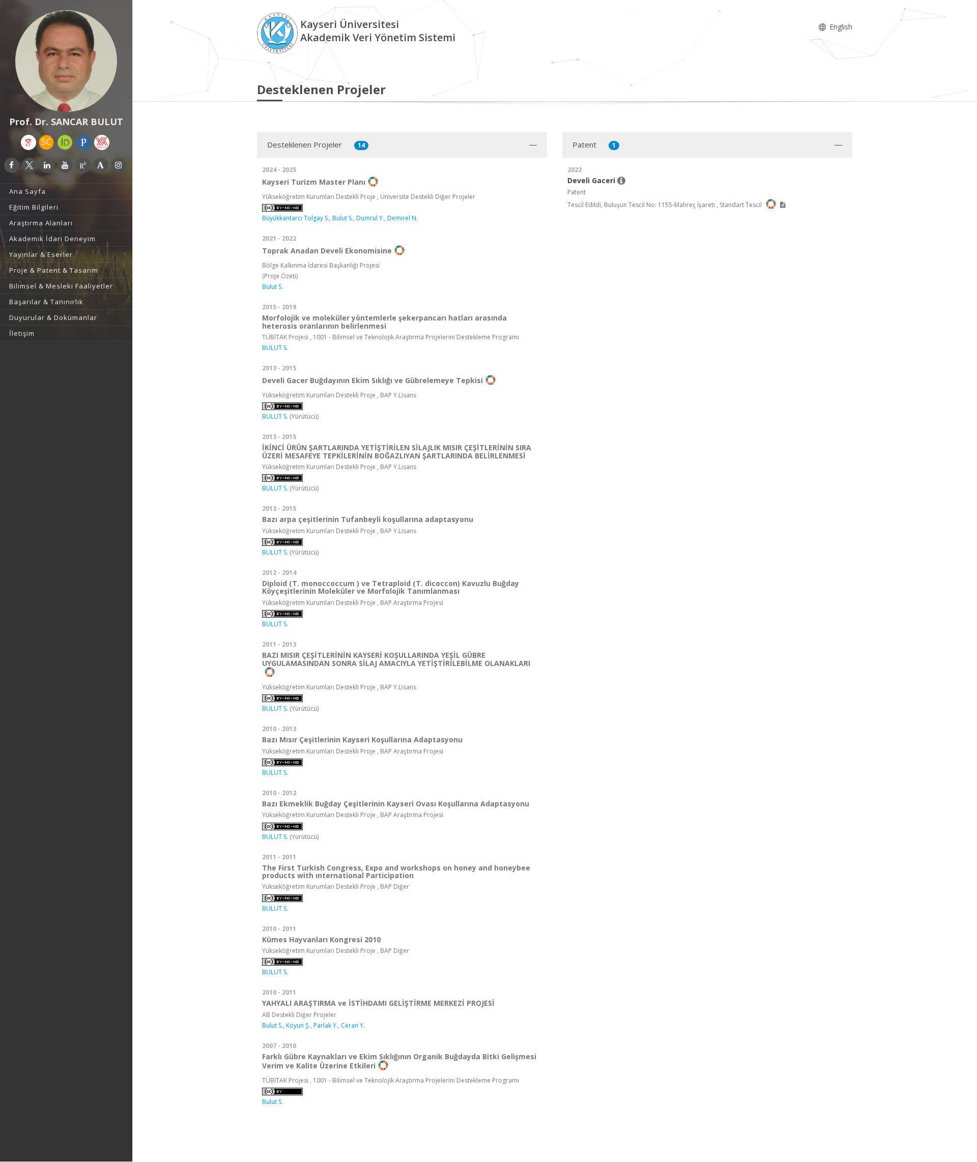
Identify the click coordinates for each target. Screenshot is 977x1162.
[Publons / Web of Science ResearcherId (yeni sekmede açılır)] (84, 142)
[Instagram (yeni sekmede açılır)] (118, 165)
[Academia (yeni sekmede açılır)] (100, 165)
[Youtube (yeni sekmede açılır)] (65, 165)
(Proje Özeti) (280, 276)
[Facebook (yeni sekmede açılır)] (11, 165)
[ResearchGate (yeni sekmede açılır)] (83, 165)
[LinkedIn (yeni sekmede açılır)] (47, 165)
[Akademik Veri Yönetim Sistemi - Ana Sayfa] (278, 32)
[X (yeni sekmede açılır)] (29, 165)
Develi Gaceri (592, 180)
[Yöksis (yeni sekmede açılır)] (101, 142)
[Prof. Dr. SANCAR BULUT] (66, 61)
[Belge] (782, 204)
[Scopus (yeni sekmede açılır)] (46, 142)
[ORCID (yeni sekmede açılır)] (65, 142)
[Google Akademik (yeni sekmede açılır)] (28, 142)
